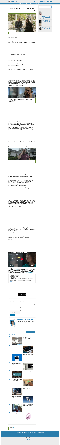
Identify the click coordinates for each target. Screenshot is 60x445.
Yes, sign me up (30, 226)
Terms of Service (31, 228)
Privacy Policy (35, 228)
